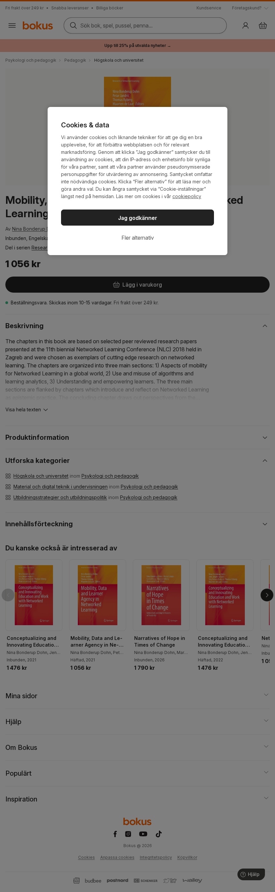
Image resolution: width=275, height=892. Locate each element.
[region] (137, 181)
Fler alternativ (137, 237)
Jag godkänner (137, 218)
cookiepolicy (186, 196)
